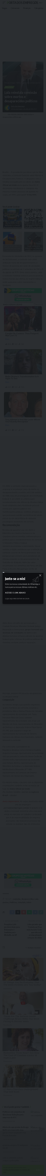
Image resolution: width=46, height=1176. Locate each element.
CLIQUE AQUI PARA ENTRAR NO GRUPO (17, 599)
